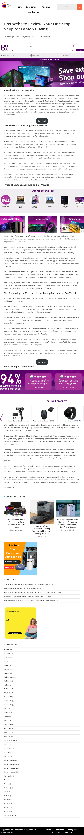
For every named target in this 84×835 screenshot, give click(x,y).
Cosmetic (7, 657)
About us (46, 7)
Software (7, 788)
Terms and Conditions (55, 830)
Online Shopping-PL (10, 772)
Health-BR (7, 728)
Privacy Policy (72, 830)
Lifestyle (7, 756)
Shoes (6, 784)
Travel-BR (7, 804)
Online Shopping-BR (10, 764)
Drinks (6, 661)
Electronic (46, 37)
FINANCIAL (7, 693)
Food (6, 709)
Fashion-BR (7, 681)
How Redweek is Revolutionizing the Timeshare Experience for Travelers (27, 592)
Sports (6, 792)
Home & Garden (9, 740)
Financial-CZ (8, 701)
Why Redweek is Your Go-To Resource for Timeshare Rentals (23, 585)
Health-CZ (7, 732)
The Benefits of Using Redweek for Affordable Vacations (22, 596)
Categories (31, 7)
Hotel (6, 744)
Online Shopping (9, 760)
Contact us (33, 12)
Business (7, 653)
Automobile (8, 649)
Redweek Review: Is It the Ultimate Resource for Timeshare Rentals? (26, 600)
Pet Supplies (8, 776)
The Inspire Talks (13, 37)
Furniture (7, 713)
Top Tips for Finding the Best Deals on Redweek (19, 589)
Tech (5, 796)
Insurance (7, 752)
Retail (6, 780)
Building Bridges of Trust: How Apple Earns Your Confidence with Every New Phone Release (67, 523)
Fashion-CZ (7, 685)
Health (6, 721)
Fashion (6, 673)
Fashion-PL (7, 689)
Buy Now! (42, 121)
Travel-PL (7, 811)
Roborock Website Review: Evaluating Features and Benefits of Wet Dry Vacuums (42, 530)
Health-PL (7, 736)
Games (6, 717)
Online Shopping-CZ (10, 768)
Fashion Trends (9, 677)
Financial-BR (8, 697)
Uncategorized (9, 816)
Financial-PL (8, 705)
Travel (6, 800)
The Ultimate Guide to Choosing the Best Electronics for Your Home (16, 523)
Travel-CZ (7, 808)
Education (7, 665)
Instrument (8, 748)
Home (19, 7)
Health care (8, 725)
